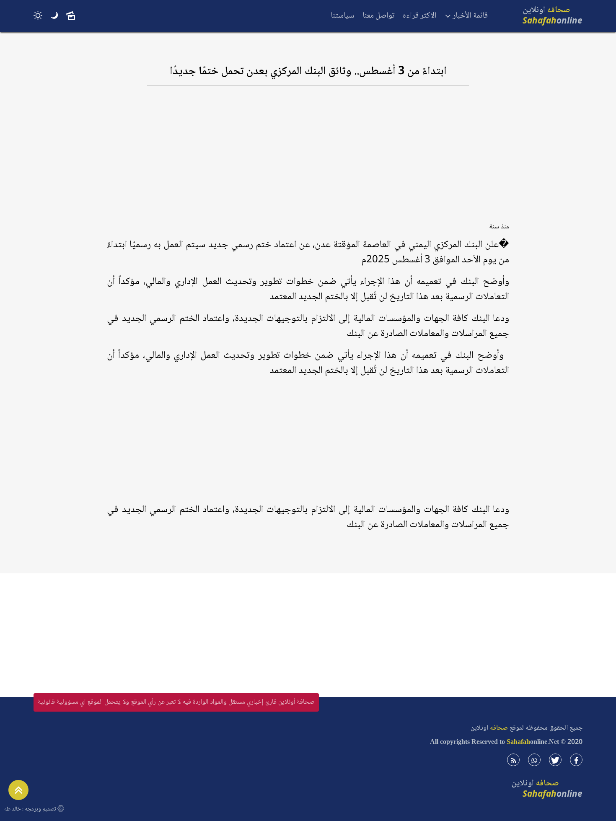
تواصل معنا (378, 16)
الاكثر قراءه (420, 16)
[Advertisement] (308, 158)
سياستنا (342, 16)
